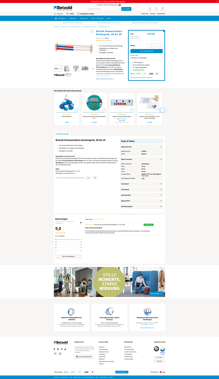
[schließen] (217, 1)
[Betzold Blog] (60, 354)
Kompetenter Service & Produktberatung (107, 5)
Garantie (101, 364)
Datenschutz (64, 377)
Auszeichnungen (128, 359)
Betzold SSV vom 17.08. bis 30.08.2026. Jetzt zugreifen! (108, 1)
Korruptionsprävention (88, 377)
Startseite (56, 26)
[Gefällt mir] (88, 177)
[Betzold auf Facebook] (54, 349)
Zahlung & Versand (104, 352)
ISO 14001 (159, 357)
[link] (156, 9)
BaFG (97, 377)
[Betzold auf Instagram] (58, 349)
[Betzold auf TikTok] (65, 349)
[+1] (161, 45)
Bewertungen (103, 377)
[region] (109, 174)
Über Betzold (127, 347)
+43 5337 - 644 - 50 (148, 324)
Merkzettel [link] (101, 359)
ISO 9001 (159, 361)
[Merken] (92, 31)
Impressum (57, 377)
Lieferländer (102, 354)
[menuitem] (144, 14)
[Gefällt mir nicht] (95, 177)
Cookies (111, 377)
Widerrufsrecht (77, 377)
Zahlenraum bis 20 (104, 26)
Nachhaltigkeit (128, 354)
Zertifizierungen (128, 356)
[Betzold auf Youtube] (55, 354)
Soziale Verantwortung (130, 352)
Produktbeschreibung (62, 134)
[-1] (149, 45)
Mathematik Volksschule (89, 26)
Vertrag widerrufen (122, 372)
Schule (63, 26)
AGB (70, 377)
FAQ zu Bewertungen (68, 256)
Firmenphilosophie (129, 349)
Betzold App (102, 356)
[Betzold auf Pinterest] (61, 349)
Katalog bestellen (103, 349)
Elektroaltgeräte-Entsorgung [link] (106, 361)
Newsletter (102, 347)
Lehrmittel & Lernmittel (74, 26)
